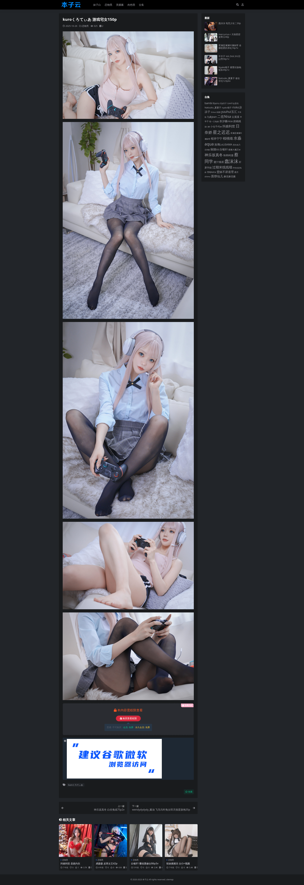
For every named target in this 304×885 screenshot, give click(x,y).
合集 (141, 4)
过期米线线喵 (222, 167)
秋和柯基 (228, 155)
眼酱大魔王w (234, 149)
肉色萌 (131, 4)
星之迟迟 (221, 132)
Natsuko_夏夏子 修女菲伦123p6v (229, 79)
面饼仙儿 (217, 176)
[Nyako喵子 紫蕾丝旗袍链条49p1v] (211, 70)
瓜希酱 (207, 150)
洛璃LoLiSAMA (223, 144)
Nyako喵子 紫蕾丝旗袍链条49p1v (229, 68)
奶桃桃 (237, 121)
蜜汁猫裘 (219, 162)
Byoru (216, 103)
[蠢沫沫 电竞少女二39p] (211, 26)
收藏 (190, 792)
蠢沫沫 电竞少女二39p (229, 23)
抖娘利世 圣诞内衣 (70, 863)
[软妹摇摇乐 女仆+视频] (181, 840)
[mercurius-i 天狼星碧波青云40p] (211, 37)
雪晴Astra (211, 172)
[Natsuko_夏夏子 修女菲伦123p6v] (211, 81)
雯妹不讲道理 (225, 172)
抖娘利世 (228, 126)
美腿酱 (120, 4)
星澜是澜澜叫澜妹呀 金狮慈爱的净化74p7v (229, 46)
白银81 (224, 149)
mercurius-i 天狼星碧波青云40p (229, 36)
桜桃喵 (228, 138)
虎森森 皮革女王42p (106, 863)
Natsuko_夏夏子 (213, 107)
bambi (208, 103)
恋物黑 (108, 4)
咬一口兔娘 (214, 121)
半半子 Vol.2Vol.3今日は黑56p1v (229, 57)
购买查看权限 (130, 718)
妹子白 (97, 4)
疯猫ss (214, 149)
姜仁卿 (207, 127)
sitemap (170, 879)
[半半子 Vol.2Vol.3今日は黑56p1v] (211, 59)
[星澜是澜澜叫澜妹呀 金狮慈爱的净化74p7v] (211, 48)
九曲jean (212, 117)
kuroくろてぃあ (75, 784)
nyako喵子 (227, 107)
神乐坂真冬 (214, 154)
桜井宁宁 (216, 138)
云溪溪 (235, 117)
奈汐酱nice (226, 121)
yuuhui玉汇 (229, 111)
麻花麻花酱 (230, 176)
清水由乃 (236, 144)
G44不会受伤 (233, 103)
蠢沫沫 (231, 161)
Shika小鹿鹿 (216, 112)
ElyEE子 (223, 103)
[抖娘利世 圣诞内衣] (75, 840)
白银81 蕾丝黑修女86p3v (144, 863)
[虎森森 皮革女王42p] (110, 840)
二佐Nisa (224, 116)
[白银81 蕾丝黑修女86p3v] (146, 840)
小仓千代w (216, 126)
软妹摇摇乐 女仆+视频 (178, 863)
